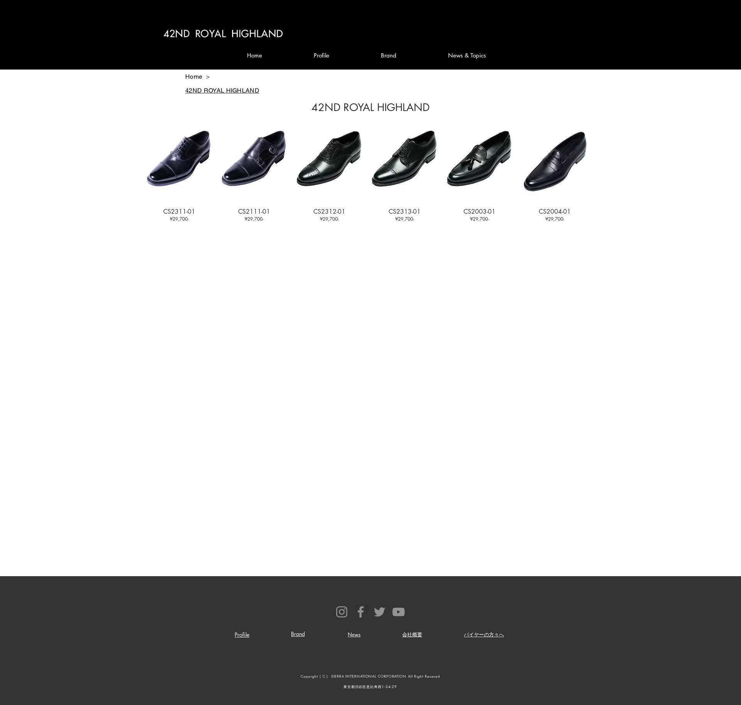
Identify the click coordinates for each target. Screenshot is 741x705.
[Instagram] (341, 611)
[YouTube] (398, 611)
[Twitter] (379, 611)
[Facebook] (360, 611)
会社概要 (412, 634)
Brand (298, 634)
